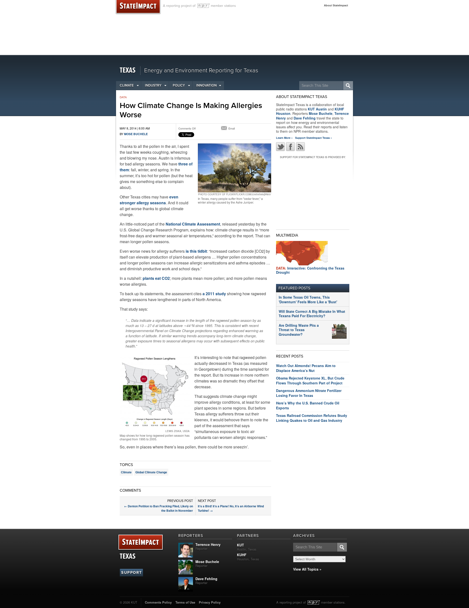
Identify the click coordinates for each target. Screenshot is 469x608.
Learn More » (284, 138)
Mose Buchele (136, 134)
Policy (179, 85)
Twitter (280, 146)
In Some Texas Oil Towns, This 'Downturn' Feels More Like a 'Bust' (308, 299)
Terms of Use (185, 602)
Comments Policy (158, 602)
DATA (123, 97)
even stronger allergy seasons (149, 200)
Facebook (290, 146)
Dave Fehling (305, 118)
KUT (240, 545)
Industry (153, 85)
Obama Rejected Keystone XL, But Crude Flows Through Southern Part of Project (310, 380)
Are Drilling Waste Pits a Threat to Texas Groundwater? (299, 330)
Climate (127, 85)
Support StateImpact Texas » (313, 138)
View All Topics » (307, 569)
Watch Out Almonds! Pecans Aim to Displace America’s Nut (306, 368)
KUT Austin (317, 109)
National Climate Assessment (193, 224)
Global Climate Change (151, 472)
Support (131, 572)
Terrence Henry (208, 544)
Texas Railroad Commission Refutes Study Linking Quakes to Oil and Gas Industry (311, 418)
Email (231, 128)
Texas (128, 70)
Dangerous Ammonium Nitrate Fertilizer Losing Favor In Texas (308, 393)
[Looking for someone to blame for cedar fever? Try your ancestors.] (234, 167)
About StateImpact (336, 5)
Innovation (206, 85)
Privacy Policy (210, 602)
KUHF (241, 554)
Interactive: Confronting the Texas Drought (310, 270)
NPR (203, 6)
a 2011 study (214, 293)
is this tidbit (196, 251)
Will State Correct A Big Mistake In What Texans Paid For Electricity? (312, 313)
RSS (300, 146)
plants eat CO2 (156, 278)
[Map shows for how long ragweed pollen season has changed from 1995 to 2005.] (155, 392)
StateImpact (140, 542)
